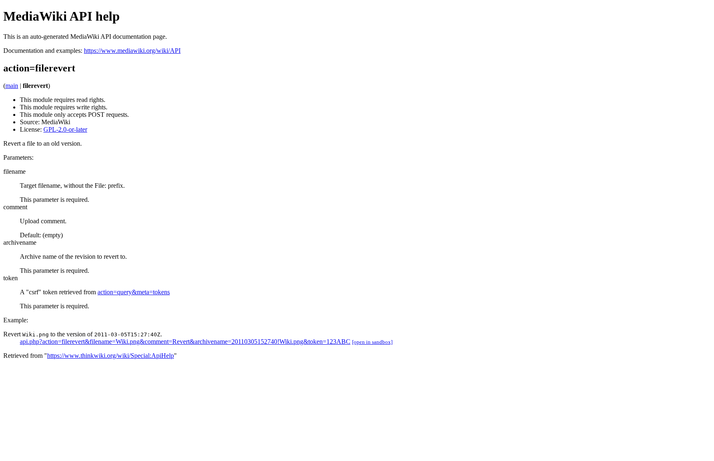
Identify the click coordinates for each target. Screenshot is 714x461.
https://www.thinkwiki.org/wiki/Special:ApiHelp (110, 355)
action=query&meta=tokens (134, 292)
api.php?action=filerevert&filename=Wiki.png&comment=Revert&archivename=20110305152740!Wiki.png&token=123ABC (185, 341)
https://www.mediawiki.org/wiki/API (132, 50)
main (11, 85)
